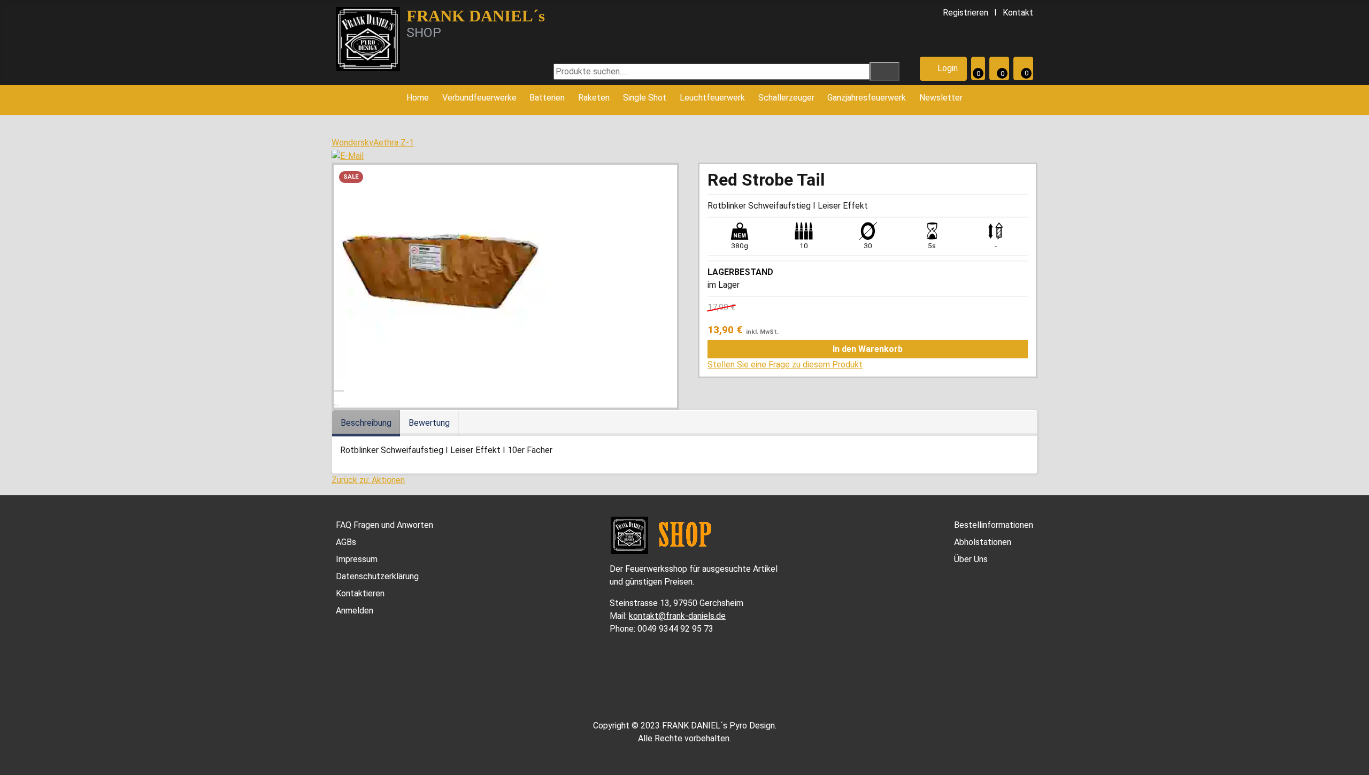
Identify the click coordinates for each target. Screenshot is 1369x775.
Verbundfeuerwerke (479, 98)
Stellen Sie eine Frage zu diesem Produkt (785, 364)
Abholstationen (982, 542)
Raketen (594, 98)
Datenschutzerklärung (377, 576)
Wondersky (352, 142)
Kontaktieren (360, 593)
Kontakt (1018, 12)
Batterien (547, 98)
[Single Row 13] (441, 271)
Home (417, 98)
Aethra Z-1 (393, 142)
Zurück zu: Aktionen (368, 480)
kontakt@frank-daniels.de (677, 616)
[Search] (884, 71)
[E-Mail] (348, 155)
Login (946, 68)
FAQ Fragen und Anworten (384, 525)
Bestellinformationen (993, 525)
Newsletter (941, 98)
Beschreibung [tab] (366, 423)
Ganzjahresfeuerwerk (866, 98)
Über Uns (971, 559)
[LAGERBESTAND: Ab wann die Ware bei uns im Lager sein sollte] (778, 272)
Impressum (357, 559)
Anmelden (354, 610)
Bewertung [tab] (429, 423)
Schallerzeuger (786, 98)
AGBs (346, 542)
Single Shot (644, 98)
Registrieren (965, 12)
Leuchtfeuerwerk (712, 98)
